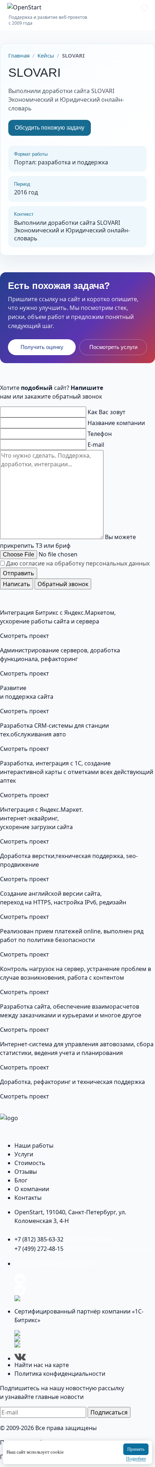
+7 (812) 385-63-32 (64, 1239)
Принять (136, 1449)
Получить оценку (42, 347)
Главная (19, 55)
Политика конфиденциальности (59, 1374)
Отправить (18, 573)
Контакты (27, 1198)
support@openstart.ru (120, 1249)
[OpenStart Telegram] (84, 1290)
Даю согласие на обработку (78, 563)
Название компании (116, 423)
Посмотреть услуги (113, 347)
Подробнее (136, 1458)
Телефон (100, 434)
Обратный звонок (62, 584)
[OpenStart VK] (84, 1279)
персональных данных (118, 563)
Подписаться (109, 1412)
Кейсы (45, 55)
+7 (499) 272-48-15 (51, 1249)
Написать (16, 584)
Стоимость (29, 1163)
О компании (31, 1189)
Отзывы (25, 1172)
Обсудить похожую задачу (49, 128)
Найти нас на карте (41, 1230)
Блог (20, 1180)
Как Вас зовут (106, 412)
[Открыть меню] (144, 7)
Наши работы (33, 1145)
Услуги (23, 1154)
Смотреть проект (24, 636)
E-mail (96, 445)
